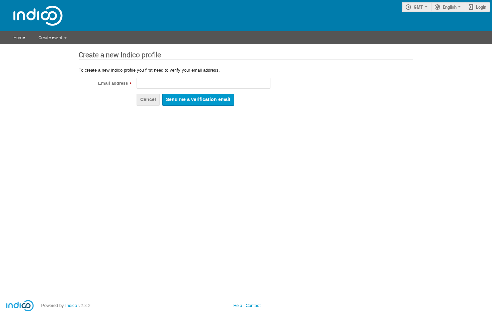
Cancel (148, 99)
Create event (50, 37)
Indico (71, 305)
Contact (253, 305)
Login (481, 7)
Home (19, 37)
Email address (113, 83)
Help (237, 305)
